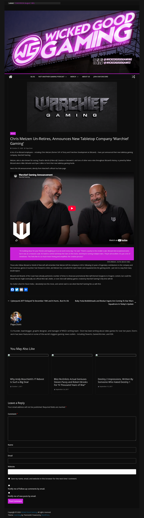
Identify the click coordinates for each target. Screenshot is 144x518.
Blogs (13, 133)
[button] (65, 76)
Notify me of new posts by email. (22, 496)
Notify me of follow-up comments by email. (26, 489)
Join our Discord (100, 77)
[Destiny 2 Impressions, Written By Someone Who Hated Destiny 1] (116, 355)
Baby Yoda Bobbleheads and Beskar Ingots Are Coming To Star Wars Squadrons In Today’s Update (104, 302)
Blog (33, 77)
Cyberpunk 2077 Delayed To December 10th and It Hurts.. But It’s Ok (40, 301)
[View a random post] (133, 76)
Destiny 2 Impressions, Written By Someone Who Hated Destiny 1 (115, 381)
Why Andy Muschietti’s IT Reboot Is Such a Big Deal (27, 381)
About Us (86, 77)
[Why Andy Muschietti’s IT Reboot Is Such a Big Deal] (28, 355)
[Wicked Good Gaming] (72, 12)
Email (10, 455)
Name (10, 445)
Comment (13, 414)
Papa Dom (29, 148)
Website (11, 466)
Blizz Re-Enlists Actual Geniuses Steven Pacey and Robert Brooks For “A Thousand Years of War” (71, 382)
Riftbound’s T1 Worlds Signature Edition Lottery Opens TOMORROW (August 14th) (34, 4)
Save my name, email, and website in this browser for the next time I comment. (44, 478)
